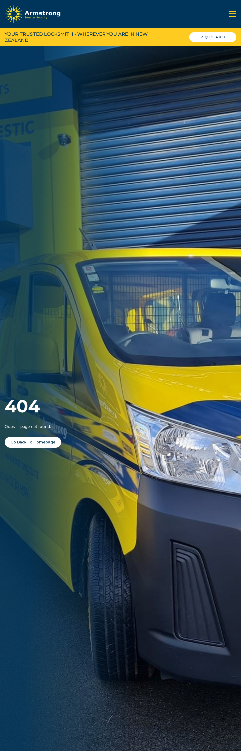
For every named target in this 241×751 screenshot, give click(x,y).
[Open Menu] (232, 14)
